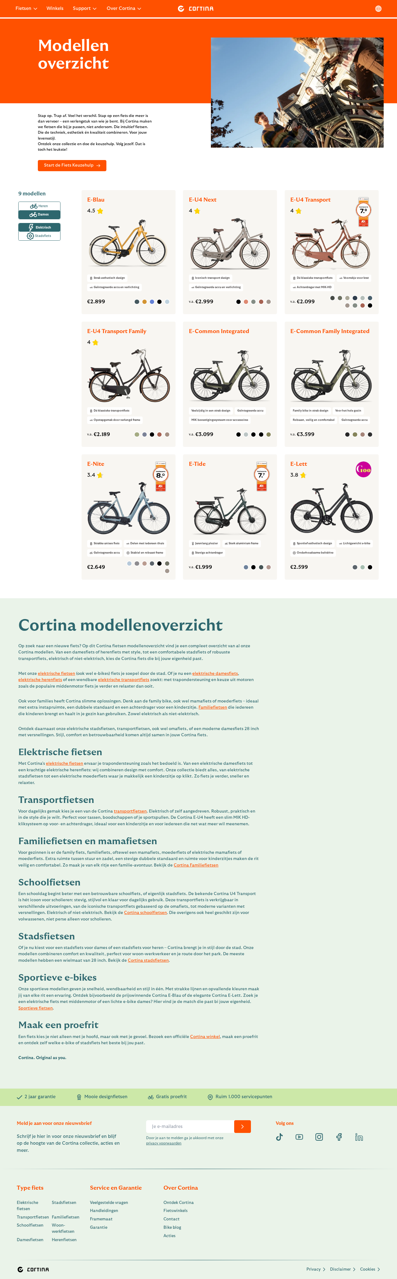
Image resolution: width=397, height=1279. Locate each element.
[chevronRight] (242, 1126)
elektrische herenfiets (40, 680)
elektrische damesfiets (215, 673)
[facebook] (339, 1137)
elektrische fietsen (56, 673)
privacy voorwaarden (163, 1143)
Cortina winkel (205, 1037)
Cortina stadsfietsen (148, 960)
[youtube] (299, 1137)
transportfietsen (130, 811)
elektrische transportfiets (123, 680)
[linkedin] (359, 1137)
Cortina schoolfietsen (145, 913)
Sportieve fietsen (35, 1008)
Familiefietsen (212, 707)
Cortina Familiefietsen (196, 865)
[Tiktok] (279, 1137)
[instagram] (319, 1137)
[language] (378, 8)
